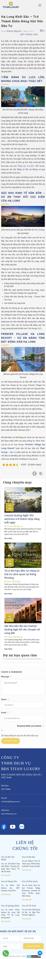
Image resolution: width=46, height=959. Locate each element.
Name (4, 699)
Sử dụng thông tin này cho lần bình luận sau (19, 736)
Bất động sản (29, 34)
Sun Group (39, 230)
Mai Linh (7, 581)
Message (5, 677)
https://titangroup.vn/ (9, 814)
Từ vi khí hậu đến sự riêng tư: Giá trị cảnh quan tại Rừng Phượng (22, 574)
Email (4, 713)
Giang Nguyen (14, 31)
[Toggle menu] (39, 5)
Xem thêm (8, 538)
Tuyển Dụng (16, 581)
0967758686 (6, 789)
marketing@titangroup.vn (10, 801)
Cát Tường (8, 526)
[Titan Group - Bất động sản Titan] (10, 5)
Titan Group (16, 956)
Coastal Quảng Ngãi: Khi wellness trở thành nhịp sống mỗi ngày (22, 519)
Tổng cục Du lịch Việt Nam (30, 166)
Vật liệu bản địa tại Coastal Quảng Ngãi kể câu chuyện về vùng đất (22, 629)
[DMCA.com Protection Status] (34, 956)
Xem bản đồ (5, 875)
